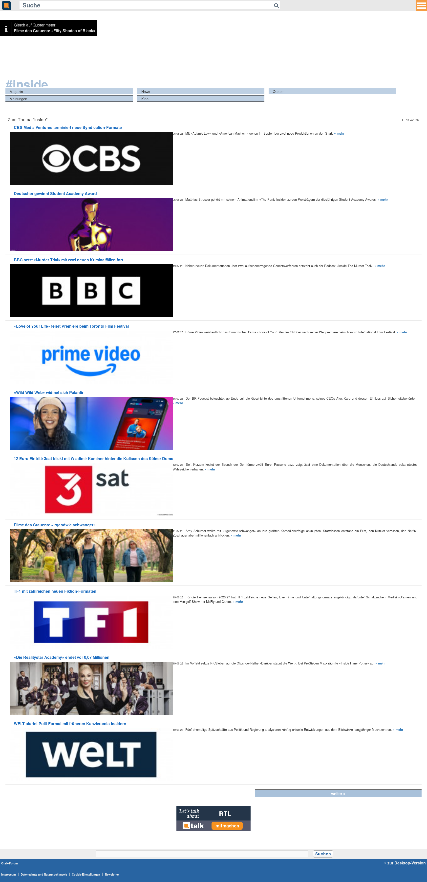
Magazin (16, 91)
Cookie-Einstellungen (86, 874)
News (145, 91)
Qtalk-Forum (9, 863)
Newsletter (112, 874)
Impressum (8, 874)
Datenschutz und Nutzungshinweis (44, 874)
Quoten (278, 91)
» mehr (339, 133)
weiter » (338, 793)
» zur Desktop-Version (405, 863)
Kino (145, 98)
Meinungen (18, 98)
